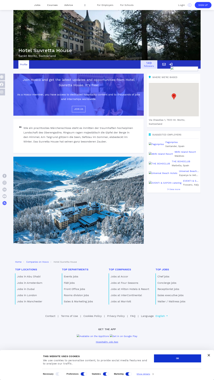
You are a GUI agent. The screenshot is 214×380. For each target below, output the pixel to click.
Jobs (37, 5)
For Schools (127, 5)
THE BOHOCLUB (181, 161)
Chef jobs (163, 276)
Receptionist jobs (168, 289)
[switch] (84, 374)
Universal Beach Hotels (189, 171)
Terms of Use (69, 316)
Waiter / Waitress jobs (171, 301)
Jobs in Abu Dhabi (28, 276)
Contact (50, 316)
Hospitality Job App (107, 341)
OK (177, 358)
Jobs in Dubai (26, 289)
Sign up (203, 5)
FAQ (132, 316)
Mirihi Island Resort (185, 151)
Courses (52, 5)
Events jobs (71, 276)
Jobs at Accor (119, 276)
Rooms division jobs (76, 295)
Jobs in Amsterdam (29, 282)
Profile (23, 64)
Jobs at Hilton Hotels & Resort (130, 289)
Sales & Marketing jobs (78, 301)
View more (174, 189)
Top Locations (26, 269)
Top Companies (120, 269)
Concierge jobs (166, 282)
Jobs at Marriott (121, 301)
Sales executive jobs (170, 295)
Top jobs (162, 269)
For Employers (105, 5)
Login (182, 5)
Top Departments (75, 269)
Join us (78, 109)
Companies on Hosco (37, 262)
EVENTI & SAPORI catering (191, 180)
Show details (143, 374)
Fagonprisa (171, 142)
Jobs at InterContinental (126, 295)
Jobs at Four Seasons (124, 282)
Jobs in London (27, 295)
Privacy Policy (116, 316)
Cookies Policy (92, 316)
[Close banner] (209, 355)
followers (149, 64)
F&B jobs (69, 282)
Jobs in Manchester (29, 301)
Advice (68, 5)
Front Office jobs (74, 289)
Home (18, 262)
